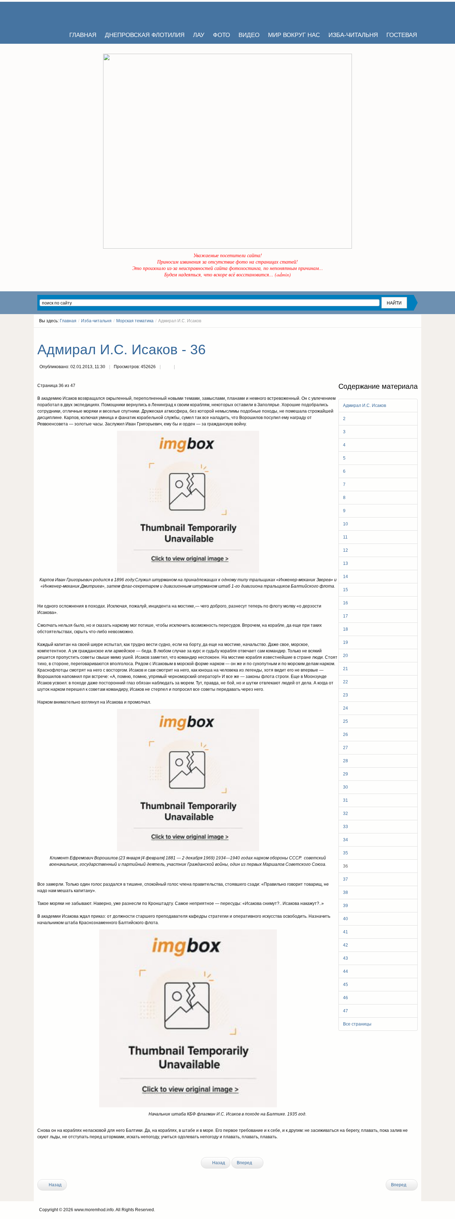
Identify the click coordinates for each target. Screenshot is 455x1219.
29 (345, 774)
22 (345, 681)
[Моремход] (65, 14)
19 (345, 642)
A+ (402, 334)
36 (345, 866)
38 (345, 892)
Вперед (245, 1162)
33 (345, 826)
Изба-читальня (96, 320)
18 (345, 629)
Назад (218, 1162)
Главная (68, 320)
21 (345, 668)
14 (345, 576)
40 (345, 918)
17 (345, 616)
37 (345, 879)
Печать (167, 367)
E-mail (181, 367)
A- (415, 334)
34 (345, 839)
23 (345, 695)
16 (345, 602)
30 (345, 787)
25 (345, 721)
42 (345, 945)
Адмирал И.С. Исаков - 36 (121, 349)
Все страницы (357, 1024)
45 (345, 984)
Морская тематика (135, 320)
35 (345, 852)
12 (345, 550)
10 (345, 523)
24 (345, 708)
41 (345, 931)
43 (345, 958)
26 (345, 734)
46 (345, 997)
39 (345, 905)
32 (345, 813)
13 (345, 563)
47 (345, 1010)
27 (345, 747)
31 (345, 800)
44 (345, 971)
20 (345, 655)
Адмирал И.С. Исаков (364, 405)
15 (345, 589)
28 (345, 760)
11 (345, 537)
